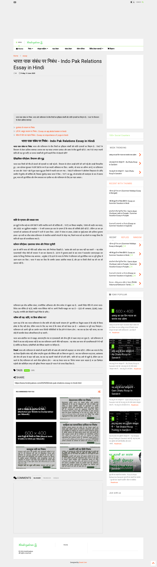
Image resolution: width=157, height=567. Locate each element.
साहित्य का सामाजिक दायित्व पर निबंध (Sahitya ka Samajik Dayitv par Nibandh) (79, 437)
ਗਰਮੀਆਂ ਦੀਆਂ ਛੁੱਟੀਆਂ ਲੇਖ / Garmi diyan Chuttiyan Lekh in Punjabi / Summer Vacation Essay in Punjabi (123, 213)
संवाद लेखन (68, 49)
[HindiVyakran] (35, 43)
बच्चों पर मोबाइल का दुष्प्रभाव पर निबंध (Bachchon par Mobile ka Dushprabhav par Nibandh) (35, 412)
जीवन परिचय (81, 49)
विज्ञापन (112, 49)
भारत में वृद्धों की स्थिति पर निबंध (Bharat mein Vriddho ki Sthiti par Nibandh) (35, 437)
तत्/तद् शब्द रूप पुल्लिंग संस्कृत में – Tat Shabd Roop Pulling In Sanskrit (125, 426)
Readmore (115, 333)
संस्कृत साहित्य (41, 49)
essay (25, 56)
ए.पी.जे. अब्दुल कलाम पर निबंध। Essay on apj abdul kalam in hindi (41, 131)
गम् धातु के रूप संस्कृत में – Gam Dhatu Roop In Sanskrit (123, 390)
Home (20, 49)
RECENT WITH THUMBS (120, 183)
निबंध (29, 49)
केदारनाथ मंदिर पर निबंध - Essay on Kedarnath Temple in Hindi (75, 413)
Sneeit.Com (83, 562)
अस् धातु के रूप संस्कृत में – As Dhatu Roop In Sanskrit (124, 354)
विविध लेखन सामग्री (95, 49)
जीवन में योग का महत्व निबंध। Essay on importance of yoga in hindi (42, 135)
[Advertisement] (58, 21)
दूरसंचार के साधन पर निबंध (25, 127)
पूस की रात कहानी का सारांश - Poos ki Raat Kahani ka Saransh (125, 465)
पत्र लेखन (55, 49)
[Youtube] (14, 2)
